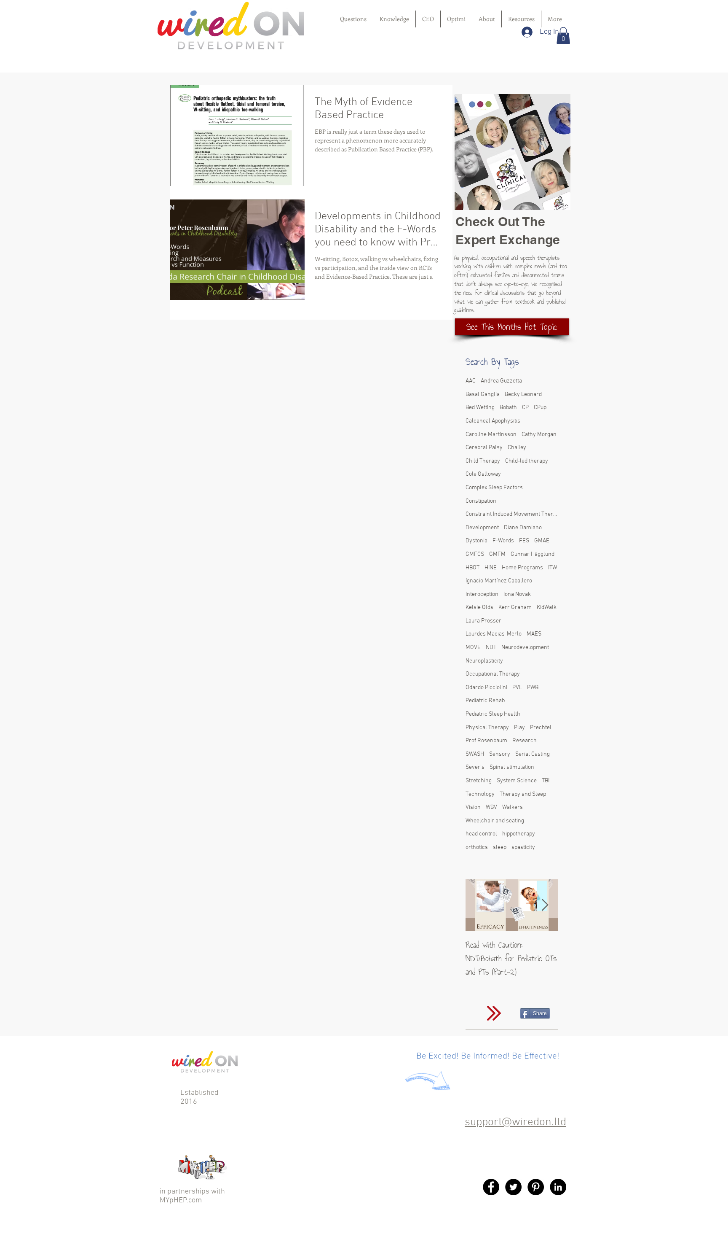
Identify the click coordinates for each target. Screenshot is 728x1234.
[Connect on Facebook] (491, 1187)
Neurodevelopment (525, 647)
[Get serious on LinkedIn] (558, 1187)
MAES (534, 634)
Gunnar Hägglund (532, 554)
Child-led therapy (526, 461)
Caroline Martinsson (491, 434)
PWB (532, 687)
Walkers (512, 807)
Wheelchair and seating (495, 820)
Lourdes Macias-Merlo (494, 634)
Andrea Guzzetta (501, 381)
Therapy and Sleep (523, 794)
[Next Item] (545, 905)
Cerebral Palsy (484, 447)
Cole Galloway (483, 474)
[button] (563, 35)
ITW (552, 567)
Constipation (481, 501)
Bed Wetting (480, 407)
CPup (540, 407)
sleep (499, 847)
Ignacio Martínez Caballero (499, 581)
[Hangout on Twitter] (513, 1187)
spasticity (523, 847)
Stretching (479, 780)
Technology (480, 794)
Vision (473, 807)
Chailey (517, 447)
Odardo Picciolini (486, 687)
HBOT (472, 567)
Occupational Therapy (493, 674)
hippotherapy (518, 834)
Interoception (482, 594)
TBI (545, 780)
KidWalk (547, 607)
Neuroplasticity (484, 661)
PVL (517, 687)
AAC (471, 381)
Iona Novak (517, 594)
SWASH (475, 754)
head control (481, 834)
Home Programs (522, 567)
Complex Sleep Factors (494, 487)
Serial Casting (532, 754)
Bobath (508, 407)
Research (524, 740)
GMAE (541, 540)
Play (519, 727)
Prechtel (540, 727)
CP (525, 407)
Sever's (475, 767)
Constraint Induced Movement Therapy (512, 514)
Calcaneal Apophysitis (493, 421)
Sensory (499, 754)
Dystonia (476, 540)
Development (482, 527)
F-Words (503, 540)
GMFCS (475, 554)
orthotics (477, 847)
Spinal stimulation (512, 767)
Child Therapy (483, 461)
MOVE (473, 647)
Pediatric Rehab (485, 700)
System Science (517, 780)
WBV (491, 807)
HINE (490, 567)
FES (524, 540)
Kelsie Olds (479, 607)
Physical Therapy (487, 727)
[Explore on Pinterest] (535, 1187)
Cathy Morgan (539, 434)
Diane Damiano (523, 527)
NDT (491, 647)
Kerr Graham (515, 607)
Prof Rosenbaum (486, 740)
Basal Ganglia (483, 394)
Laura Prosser (483, 621)
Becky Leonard (523, 394)
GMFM (497, 554)
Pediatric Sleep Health (493, 714)
